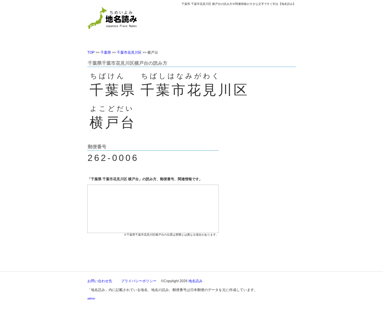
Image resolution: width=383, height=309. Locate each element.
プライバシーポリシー (138, 281)
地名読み (195, 281)
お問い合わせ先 (99, 281)
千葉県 (105, 52)
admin (91, 298)
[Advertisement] (224, 26)
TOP (91, 52)
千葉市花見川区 (129, 52)
